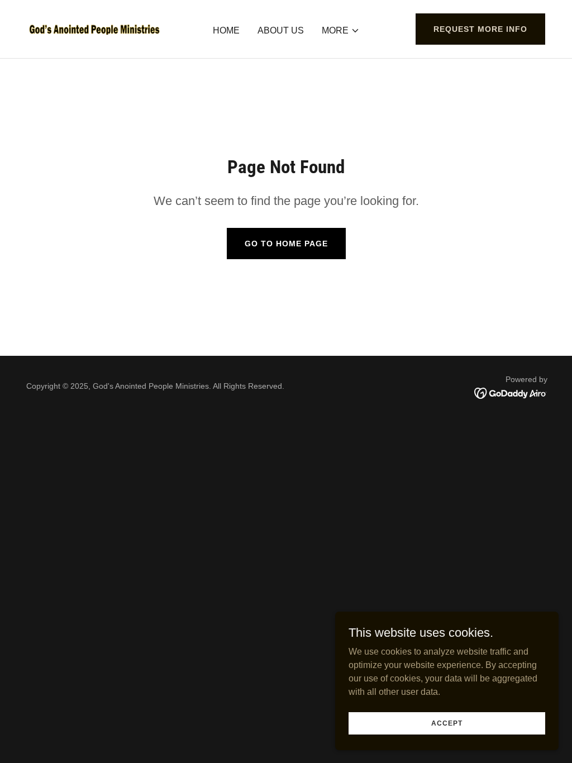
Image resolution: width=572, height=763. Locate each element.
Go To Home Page (286, 243)
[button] (341, 30)
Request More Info (480, 29)
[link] (94, 28)
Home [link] (226, 30)
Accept (447, 723)
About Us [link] (281, 30)
